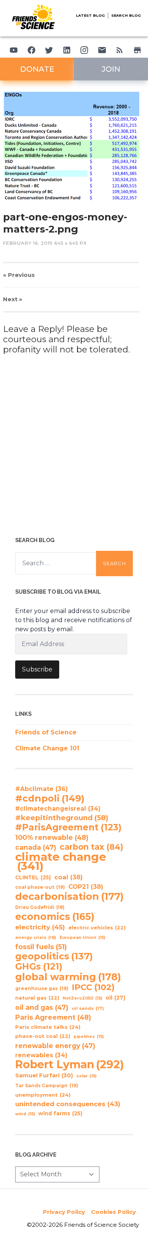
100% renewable (51, 837)
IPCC (93, 987)
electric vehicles (97, 928)
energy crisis (35, 937)
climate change (60, 861)
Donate (37, 69)
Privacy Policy (64, 1211)
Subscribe (37, 669)
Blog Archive (36, 1154)
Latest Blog (90, 15)
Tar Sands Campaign (46, 1085)
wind (25, 1113)
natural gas (37, 998)
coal (68, 877)
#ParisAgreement (68, 827)
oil (115, 997)
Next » (12, 299)
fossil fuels (41, 947)
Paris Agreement (53, 1017)
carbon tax (91, 847)
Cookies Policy (113, 1211)
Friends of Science (46, 732)
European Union (82, 937)
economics (54, 916)
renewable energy (55, 1046)
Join (111, 69)
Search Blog (126, 15)
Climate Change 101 (47, 748)
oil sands (88, 1008)
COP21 (85, 886)
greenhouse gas (41, 988)
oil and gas (41, 1007)
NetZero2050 (82, 998)
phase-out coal (42, 1036)
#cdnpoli (50, 798)
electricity (40, 927)
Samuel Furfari (44, 1075)
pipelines (89, 1036)
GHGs (38, 966)
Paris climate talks (47, 1027)
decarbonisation (69, 896)
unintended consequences (67, 1104)
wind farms (60, 1113)
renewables (41, 1055)
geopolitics (54, 956)
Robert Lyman (69, 1064)
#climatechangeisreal (58, 808)
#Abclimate (41, 788)
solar (86, 1076)
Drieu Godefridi (40, 907)
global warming (68, 976)
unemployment (43, 1095)
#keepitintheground (61, 817)
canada (35, 847)
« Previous (19, 274)
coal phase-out (40, 887)
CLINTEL (33, 877)
